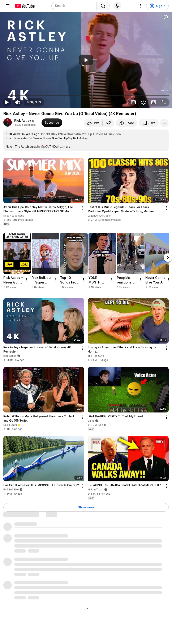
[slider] (86, 95)
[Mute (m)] (17, 102)
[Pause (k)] (7, 102)
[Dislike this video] (108, 123)
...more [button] (65, 146)
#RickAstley (49, 134)
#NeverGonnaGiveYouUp (75, 134)
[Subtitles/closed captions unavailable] (133, 102)
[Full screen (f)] (164, 102)
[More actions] (164, 123)
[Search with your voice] (117, 6)
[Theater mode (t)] (154, 102)
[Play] (86, 60)
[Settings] (140, 5)
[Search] (103, 6)
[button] (34, 102)
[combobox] (75, 5)
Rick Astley (22, 121)
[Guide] (7, 5)
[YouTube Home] (25, 6)
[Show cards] (165, 17)
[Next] (168, 257)
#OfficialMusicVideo (107, 134)
